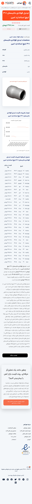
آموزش (29, 440)
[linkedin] (16, 482)
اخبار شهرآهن (27, 437)
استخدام (14, 440)
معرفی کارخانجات (12, 428)
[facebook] (12, 479)
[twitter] (16, 479)
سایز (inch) (27, 61)
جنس (28, 72)
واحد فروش (27, 55)
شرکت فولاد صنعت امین (16, 37)
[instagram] (28, 479)
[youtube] (4, 479)
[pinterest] (8, 479)
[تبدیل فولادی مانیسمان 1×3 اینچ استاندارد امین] (16, 92)
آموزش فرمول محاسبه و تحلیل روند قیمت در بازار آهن (16, 402)
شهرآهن (19, 3)
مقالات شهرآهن (12, 434)
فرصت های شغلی (26, 434)
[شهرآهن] (24, 3)
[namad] (26, 449)
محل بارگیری (27, 50)
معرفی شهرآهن (27, 428)
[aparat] (20, 479)
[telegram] (24, 479)
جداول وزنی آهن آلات (11, 431)
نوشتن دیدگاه (13, 355)
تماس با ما (13, 437)
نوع (29, 66)
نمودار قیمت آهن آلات (25, 431)
